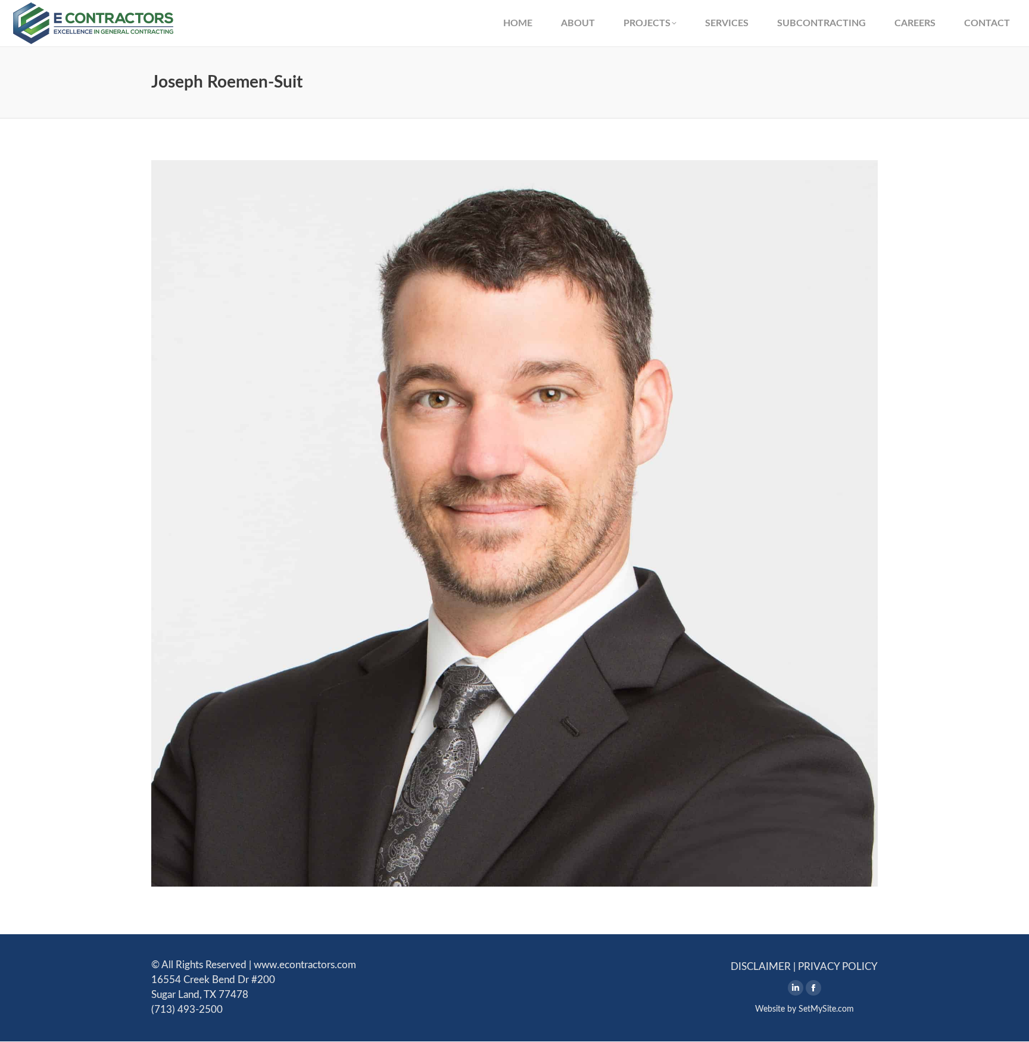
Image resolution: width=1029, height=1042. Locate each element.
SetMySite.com (826, 1009)
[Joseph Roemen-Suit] (514, 523)
